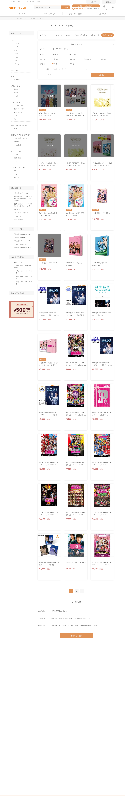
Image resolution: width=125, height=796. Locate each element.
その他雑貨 (17, 145)
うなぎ (16, 96)
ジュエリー (15, 40)
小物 (15, 116)
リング (16, 47)
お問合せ (108, 2)
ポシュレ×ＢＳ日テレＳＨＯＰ (23, 213)
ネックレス (17, 43)
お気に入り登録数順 (80, 35)
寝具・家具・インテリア (19, 125)
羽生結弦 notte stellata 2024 (22, 241)
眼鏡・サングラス (19, 109)
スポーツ (16, 161)
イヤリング (17, 50)
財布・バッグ (18, 112)
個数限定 (88, 59)
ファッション (15, 102)
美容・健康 (15, 70)
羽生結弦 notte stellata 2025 (22, 234)
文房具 (16, 154)
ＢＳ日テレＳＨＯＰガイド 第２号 (23, 277)
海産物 (16, 89)
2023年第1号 (18, 262)
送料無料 (103, 59)
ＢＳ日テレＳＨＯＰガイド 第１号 (23, 272)
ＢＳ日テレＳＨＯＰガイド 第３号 (23, 283)
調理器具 (16, 141)
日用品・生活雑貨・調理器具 (20, 135)
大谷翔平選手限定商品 (20, 244)
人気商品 (72, 59)
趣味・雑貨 (17, 158)
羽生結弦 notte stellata (20, 237)
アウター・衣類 (18, 105)
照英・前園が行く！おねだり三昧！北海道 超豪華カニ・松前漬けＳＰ (23, 198)
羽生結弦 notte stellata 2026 (22, 248)
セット (16, 57)
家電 (12, 76)
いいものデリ (18, 209)
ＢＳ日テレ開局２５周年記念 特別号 (23, 266)
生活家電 (16, 79)
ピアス (16, 54)
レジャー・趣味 (16, 151)
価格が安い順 (95, 35)
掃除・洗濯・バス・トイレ (22, 138)
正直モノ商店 (18, 216)
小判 (15, 60)
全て (55, 64)
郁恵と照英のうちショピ (21, 193)
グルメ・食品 (15, 86)
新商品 (56, 59)
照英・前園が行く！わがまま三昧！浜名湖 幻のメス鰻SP (23, 205)
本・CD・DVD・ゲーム (19, 168)
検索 (66, 7)
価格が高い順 (107, 35)
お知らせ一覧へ (76, 635)
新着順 (68, 35)
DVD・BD (17, 178)
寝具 (15, 128)
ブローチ (16, 64)
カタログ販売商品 (19, 219)
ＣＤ (15, 174)
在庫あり (72, 64)
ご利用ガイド (93, 2)
